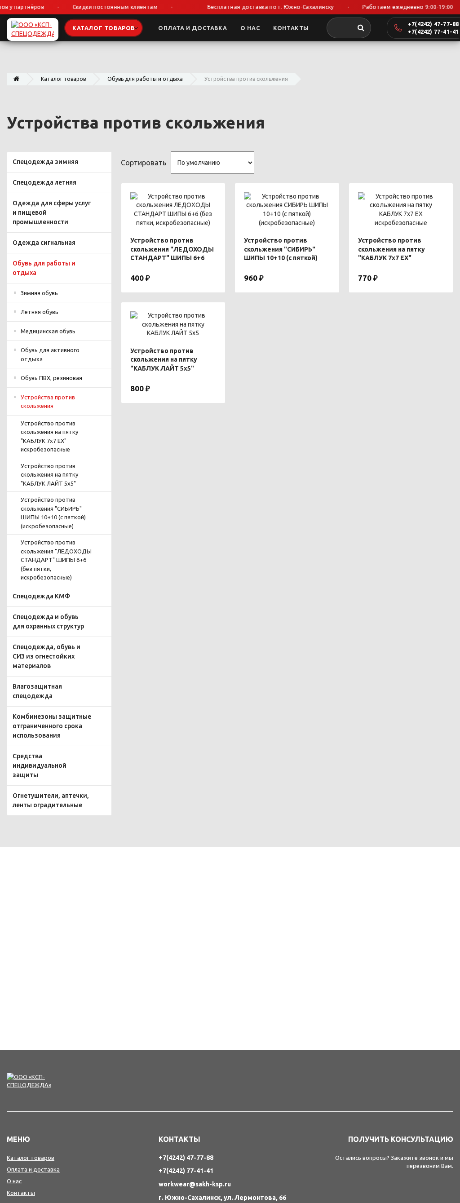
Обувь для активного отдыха (50, 354)
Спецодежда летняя (44, 182)
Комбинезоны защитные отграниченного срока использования (52, 726)
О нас (14, 1181)
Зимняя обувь (39, 293)
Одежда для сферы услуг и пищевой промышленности (52, 212)
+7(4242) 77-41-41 (433, 31)
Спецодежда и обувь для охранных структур (48, 621)
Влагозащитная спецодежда (37, 691)
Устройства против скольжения (48, 401)
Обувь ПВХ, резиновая (51, 378)
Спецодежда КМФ (41, 596)
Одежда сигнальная (44, 242)
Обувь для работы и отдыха (145, 79)
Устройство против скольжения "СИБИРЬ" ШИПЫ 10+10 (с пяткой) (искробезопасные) (53, 512)
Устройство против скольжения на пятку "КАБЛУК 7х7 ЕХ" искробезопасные (49, 436)
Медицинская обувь (48, 331)
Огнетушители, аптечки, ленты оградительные (51, 800)
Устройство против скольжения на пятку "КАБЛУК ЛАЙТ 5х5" (49, 475)
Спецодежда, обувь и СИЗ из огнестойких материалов (46, 656)
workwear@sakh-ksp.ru (195, 1184)
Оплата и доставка (33, 1169)
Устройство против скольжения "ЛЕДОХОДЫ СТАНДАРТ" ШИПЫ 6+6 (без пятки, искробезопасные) (56, 559)
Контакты (21, 1193)
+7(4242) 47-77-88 (433, 24)
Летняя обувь (39, 312)
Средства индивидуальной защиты (39, 765)
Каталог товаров (63, 79)
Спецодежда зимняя (45, 161)
